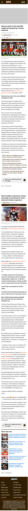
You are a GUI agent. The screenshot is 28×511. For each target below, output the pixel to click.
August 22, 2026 (22, 399)
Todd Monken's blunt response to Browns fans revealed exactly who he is (14, 160)
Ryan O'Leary (6, 202)
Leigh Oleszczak (7, 35)
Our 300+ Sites (17, 485)
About (2, 482)
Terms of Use (4, 492)
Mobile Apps (4, 487)
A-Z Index (3, 497)
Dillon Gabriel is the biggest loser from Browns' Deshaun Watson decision (13, 156)
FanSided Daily (17, 487)
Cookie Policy (16, 492)
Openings (15, 482)
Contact (3, 485)
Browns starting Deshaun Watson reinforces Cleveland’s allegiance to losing (14, 164)
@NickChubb (11, 391)
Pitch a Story (4, 490)
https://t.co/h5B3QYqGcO (20, 397)
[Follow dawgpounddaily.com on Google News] (25, 180)
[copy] (10, 37)
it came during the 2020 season (16, 228)
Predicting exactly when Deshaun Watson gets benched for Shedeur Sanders (14, 168)
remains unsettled (6, 358)
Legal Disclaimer (5, 495)
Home (2, 185)
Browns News (8, 185)
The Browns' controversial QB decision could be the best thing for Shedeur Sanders (13, 173)
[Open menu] (2, 2)
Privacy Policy (17, 490)
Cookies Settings (17, 497)
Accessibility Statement (19, 495)
